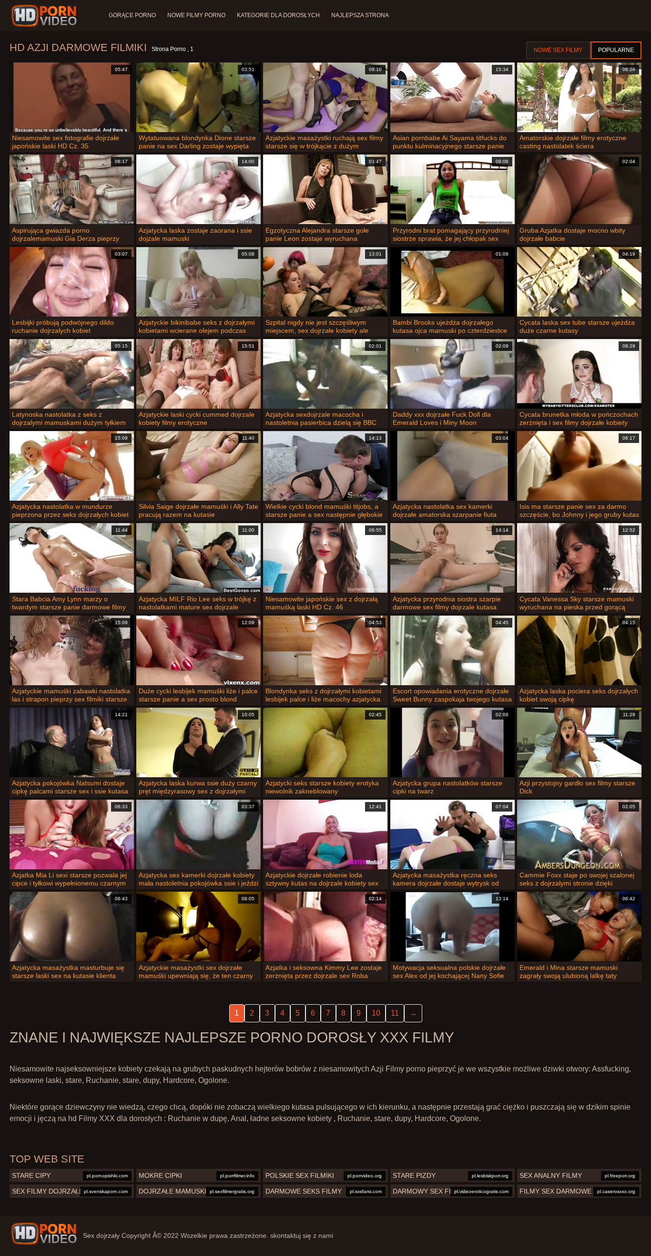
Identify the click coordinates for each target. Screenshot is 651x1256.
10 (376, 1013)
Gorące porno (132, 15)
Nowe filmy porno (196, 15)
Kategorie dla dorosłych (278, 15)
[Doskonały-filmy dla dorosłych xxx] (45, 16)
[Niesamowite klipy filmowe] (44, 1233)
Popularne (616, 50)
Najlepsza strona (360, 15)
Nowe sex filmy (558, 50)
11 (395, 1013)
